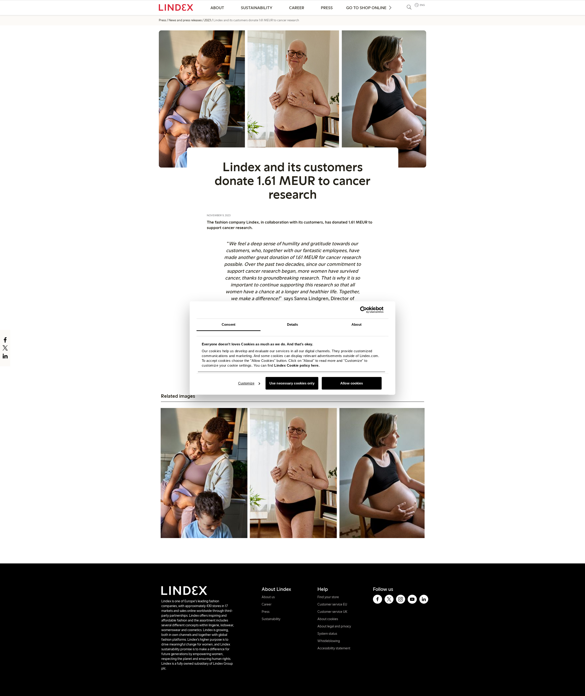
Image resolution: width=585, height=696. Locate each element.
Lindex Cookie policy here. (296, 365)
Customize (246, 383)
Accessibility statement (333, 648)
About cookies (327, 619)
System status (327, 634)
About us (268, 597)
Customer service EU (332, 604)
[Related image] (293, 473)
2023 (207, 20)
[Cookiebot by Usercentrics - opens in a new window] (363, 309)
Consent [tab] (228, 324)
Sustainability (256, 7)
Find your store (328, 597)
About (217, 7)
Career (296, 7)
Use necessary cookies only (291, 383)
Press (327, 7)
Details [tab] (292, 324)
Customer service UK (332, 612)
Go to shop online (366, 7)
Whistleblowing (328, 641)
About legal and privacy (334, 626)
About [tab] (356, 324)
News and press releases (185, 20)
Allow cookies (351, 383)
